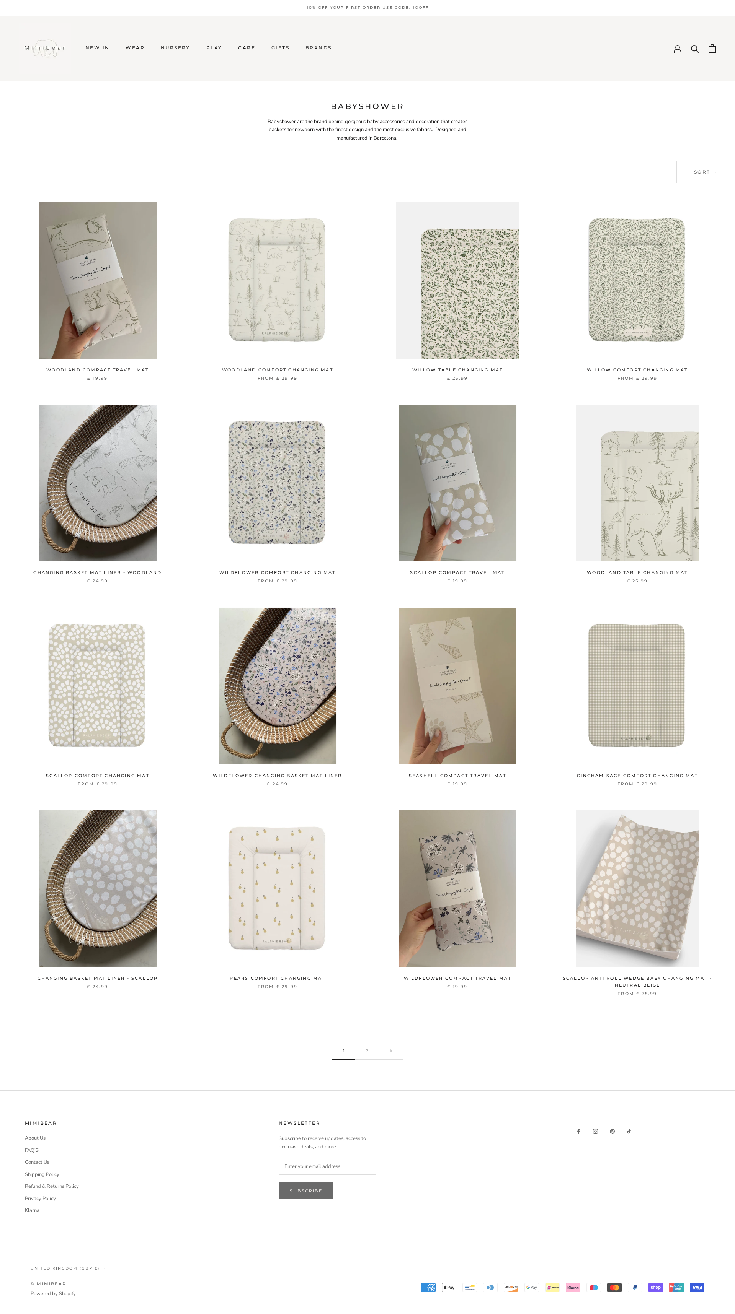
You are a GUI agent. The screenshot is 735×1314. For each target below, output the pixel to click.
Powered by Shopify (53, 1293)
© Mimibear (48, 1283)
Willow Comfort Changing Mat (637, 369)
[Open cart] (712, 48)
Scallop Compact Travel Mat (457, 572)
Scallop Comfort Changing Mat (97, 775)
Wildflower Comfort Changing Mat (277, 572)
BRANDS (318, 47)
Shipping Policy (42, 1174)
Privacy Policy (40, 1198)
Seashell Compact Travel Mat (457, 775)
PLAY (214, 47)
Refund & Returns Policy (52, 1186)
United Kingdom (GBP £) (65, 1268)
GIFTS (280, 47)
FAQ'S (32, 1150)
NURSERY (175, 47)
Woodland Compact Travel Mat (97, 369)
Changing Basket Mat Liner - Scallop (98, 978)
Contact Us (37, 1162)
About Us (35, 1138)
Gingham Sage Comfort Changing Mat (637, 775)
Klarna (32, 1210)
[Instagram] (595, 1131)
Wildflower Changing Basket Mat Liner (277, 775)
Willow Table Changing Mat (457, 369)
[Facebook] (578, 1131)
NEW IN (97, 47)
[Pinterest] (612, 1131)
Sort (703, 172)
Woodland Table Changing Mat (637, 572)
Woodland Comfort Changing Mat (277, 369)
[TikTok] (629, 1131)
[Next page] (391, 1051)
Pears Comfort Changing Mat (277, 978)
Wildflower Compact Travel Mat (457, 978)
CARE (246, 47)
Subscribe (306, 1191)
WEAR (135, 47)
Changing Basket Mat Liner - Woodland (97, 572)
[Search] (695, 48)
